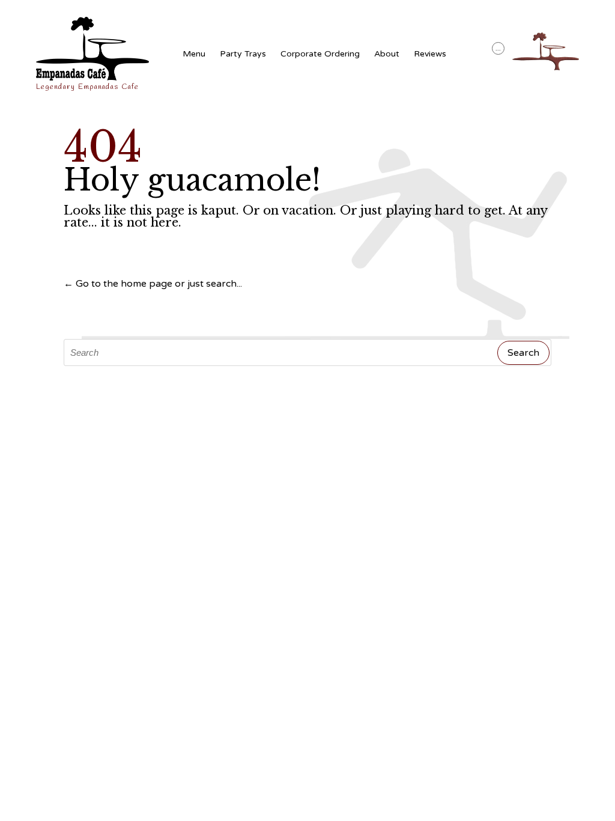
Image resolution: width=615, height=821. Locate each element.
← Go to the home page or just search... (153, 284)
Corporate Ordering (320, 54)
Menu (194, 54)
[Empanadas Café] (92, 49)
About (386, 54)
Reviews (430, 54)
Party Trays (243, 54)
